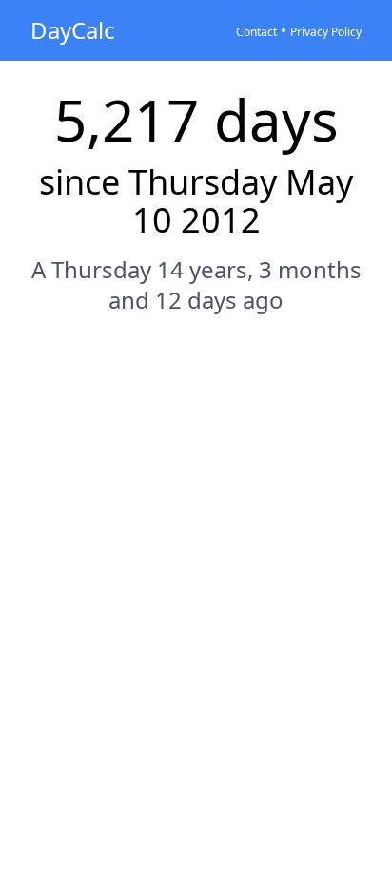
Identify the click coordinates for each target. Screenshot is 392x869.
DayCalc (72, 30)
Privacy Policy (326, 32)
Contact (256, 32)
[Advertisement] (196, 541)
